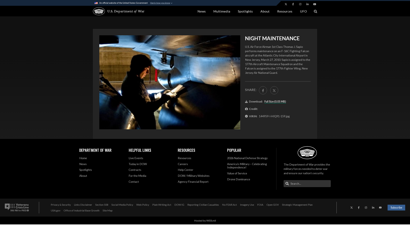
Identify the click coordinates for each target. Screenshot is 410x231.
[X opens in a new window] (285, 4)
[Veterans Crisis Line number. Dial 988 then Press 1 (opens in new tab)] (17, 208)
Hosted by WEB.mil (205, 220)
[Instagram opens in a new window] (300, 4)
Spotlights (245, 11)
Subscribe (396, 207)
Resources (284, 11)
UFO (303, 11)
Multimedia (221, 11)
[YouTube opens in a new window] (314, 4)
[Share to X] (274, 90)
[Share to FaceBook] (263, 90)
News (201, 11)
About (265, 11)
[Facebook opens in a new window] (293, 4)
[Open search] (315, 11)
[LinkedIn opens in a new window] (307, 4)
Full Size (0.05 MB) (275, 101)
